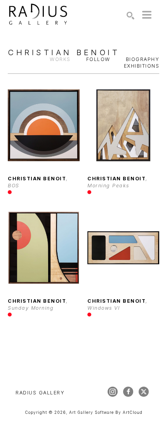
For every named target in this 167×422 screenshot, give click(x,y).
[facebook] (128, 392)
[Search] (130, 15)
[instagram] (113, 392)
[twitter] (144, 392)
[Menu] (146, 15)
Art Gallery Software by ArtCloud (106, 412)
